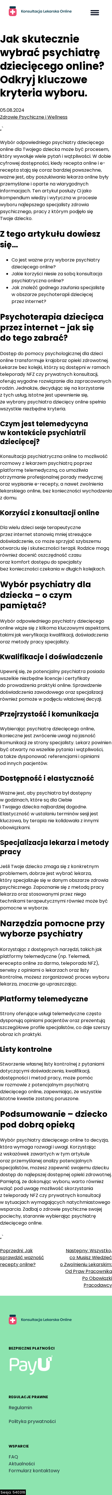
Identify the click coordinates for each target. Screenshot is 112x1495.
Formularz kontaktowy (34, 1470)
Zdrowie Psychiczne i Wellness (33, 117)
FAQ (13, 1457)
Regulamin (20, 1407)
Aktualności (22, 1463)
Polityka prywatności (32, 1421)
